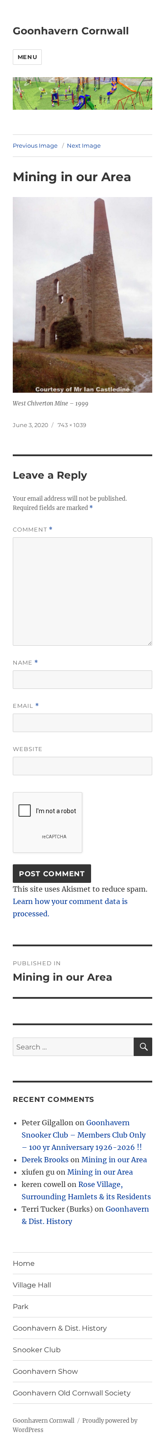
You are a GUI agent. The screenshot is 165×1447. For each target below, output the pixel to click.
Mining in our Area (114, 1159)
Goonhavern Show (45, 1371)
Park (21, 1306)
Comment (33, 529)
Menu (27, 56)
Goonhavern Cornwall (71, 31)
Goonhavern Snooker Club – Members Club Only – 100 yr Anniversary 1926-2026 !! (84, 1135)
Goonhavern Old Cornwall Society (72, 1393)
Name (25, 662)
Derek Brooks (45, 1159)
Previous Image (35, 145)
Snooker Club (37, 1350)
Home (24, 1263)
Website (28, 748)
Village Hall (32, 1285)
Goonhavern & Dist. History (60, 1328)
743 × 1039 (72, 424)
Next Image (84, 145)
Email (26, 706)
